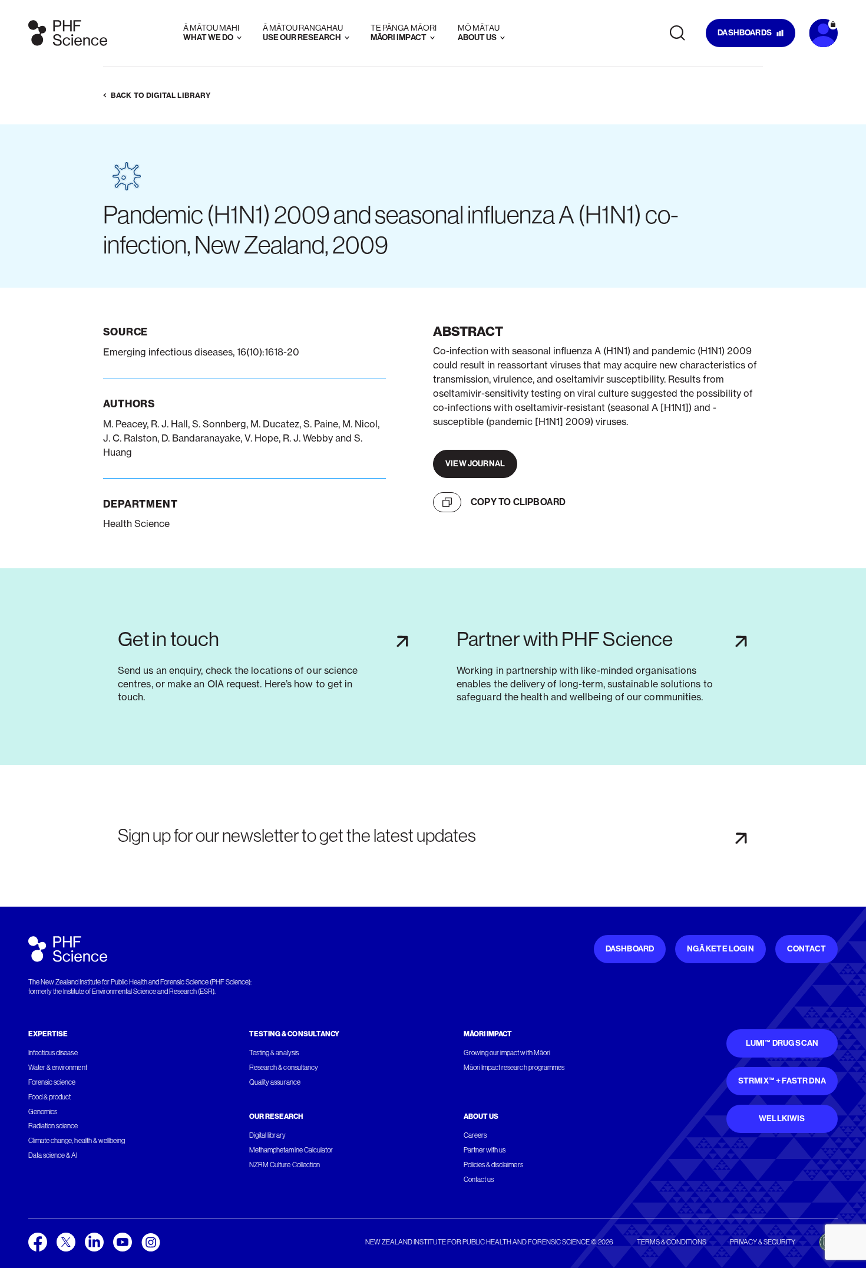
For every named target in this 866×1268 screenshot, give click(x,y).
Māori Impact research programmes (514, 1067)
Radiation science (53, 1126)
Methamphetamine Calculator (291, 1150)
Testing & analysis (274, 1053)
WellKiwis (782, 1119)
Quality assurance (274, 1082)
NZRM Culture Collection (284, 1165)
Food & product (49, 1097)
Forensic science (51, 1082)
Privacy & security (762, 1242)
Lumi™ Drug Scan (782, 1043)
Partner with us (484, 1150)
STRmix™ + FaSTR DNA (782, 1081)
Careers (475, 1135)
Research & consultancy (283, 1067)
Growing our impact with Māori (507, 1053)
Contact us (479, 1179)
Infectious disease (53, 1053)
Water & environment (57, 1067)
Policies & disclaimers (493, 1165)
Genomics (42, 1112)
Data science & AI (53, 1155)
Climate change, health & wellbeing (76, 1141)
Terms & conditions (671, 1242)
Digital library (267, 1135)
